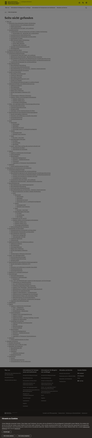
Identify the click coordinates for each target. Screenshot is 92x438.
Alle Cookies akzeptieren (24, 435)
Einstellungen (7, 431)
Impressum (17, 428)
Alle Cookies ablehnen (9, 435)
